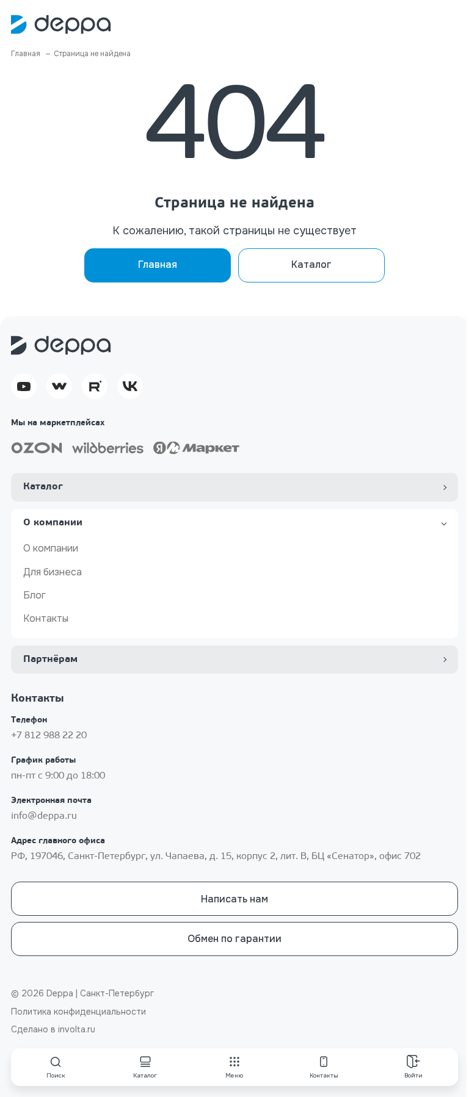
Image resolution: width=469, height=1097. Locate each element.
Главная (157, 264)
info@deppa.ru (44, 816)
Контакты (45, 618)
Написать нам (234, 899)
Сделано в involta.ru (53, 1029)
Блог (34, 595)
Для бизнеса (52, 572)
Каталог (311, 264)
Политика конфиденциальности (78, 1011)
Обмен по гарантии (234, 938)
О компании (50, 548)
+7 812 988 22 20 (49, 736)
